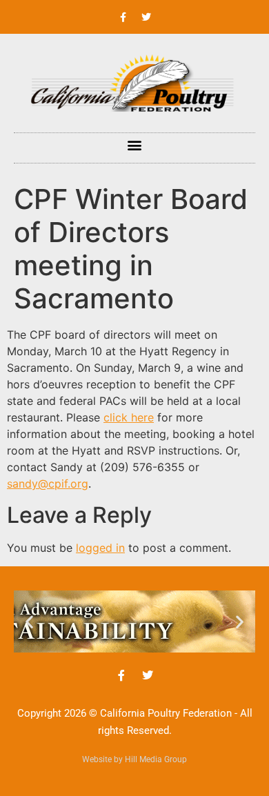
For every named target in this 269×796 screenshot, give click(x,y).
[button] (134, 144)
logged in (100, 548)
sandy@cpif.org (47, 483)
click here (128, 417)
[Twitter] (146, 17)
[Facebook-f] (123, 17)
